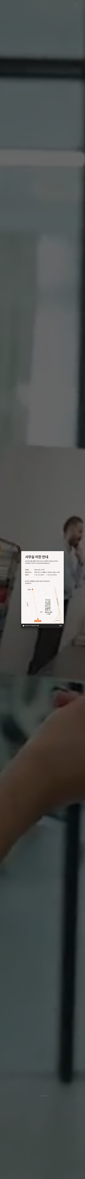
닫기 (60, 625)
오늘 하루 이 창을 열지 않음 (32, 625)
